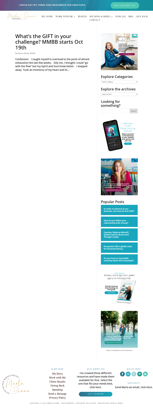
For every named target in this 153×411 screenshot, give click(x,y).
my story (47, 17)
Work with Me (57, 377)
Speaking (57, 389)
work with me (64, 17)
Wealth (32, 53)
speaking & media (100, 17)
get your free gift (125, 5)
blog (130, 17)
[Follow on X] (133, 374)
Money (26, 53)
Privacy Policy (57, 397)
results (82, 17)
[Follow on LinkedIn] (145, 374)
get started (95, 394)
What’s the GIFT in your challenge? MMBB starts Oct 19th (49, 42)
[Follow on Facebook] (122, 374)
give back (142, 17)
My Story (57, 373)
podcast (120, 17)
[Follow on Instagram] (128, 374)
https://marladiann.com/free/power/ (119, 350)
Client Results (57, 381)
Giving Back (57, 385)
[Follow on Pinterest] (139, 374)
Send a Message (57, 393)
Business (18, 53)
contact (95, 21)
